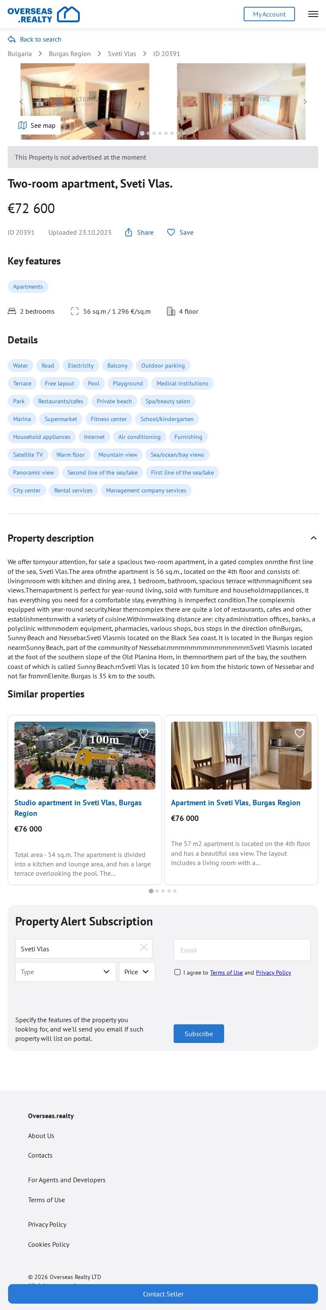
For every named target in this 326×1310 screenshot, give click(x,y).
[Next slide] (305, 101)
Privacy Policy (273, 972)
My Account (269, 14)
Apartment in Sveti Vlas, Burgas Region (236, 802)
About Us (41, 1135)
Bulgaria (20, 53)
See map (43, 125)
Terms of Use (226, 972)
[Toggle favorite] (143, 733)
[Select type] (106, 971)
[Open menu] (313, 14)
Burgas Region (70, 53)
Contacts (40, 1155)
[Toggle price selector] (145, 971)
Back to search (41, 39)
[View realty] (84, 756)
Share (145, 232)
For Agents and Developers (67, 1179)
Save (187, 232)
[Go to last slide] (21, 101)
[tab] (142, 133)
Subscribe (199, 1033)
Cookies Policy (48, 1244)
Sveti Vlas (122, 53)
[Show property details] (313, 538)
